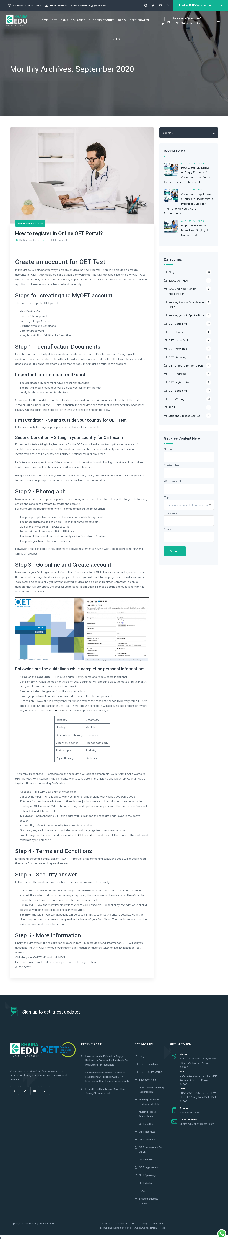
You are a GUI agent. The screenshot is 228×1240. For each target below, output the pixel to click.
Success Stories (102, 20)
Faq (163, 1227)
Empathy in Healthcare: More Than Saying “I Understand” (196, 230)
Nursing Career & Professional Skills (188, 304)
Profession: (171, 513)
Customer (157, 1223)
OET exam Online (188, 340)
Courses (113, 39)
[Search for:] (188, 132)
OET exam (60, 710)
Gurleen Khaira (31, 240)
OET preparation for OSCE (188, 365)
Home (44, 20)
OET (54, 20)
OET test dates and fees (93, 835)
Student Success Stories (188, 415)
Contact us (121, 1223)
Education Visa (188, 280)
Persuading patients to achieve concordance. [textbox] (191, 505)
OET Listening (188, 357)
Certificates (139, 20)
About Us (105, 1223)
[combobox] (189, 505)
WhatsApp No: (173, 481)
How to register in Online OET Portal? (59, 233)
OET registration (61, 240)
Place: (168, 529)
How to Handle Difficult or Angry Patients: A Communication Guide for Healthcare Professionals (107, 1060)
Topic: (189, 501)
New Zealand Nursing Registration (188, 291)
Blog (122, 20)
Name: (168, 449)
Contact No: (172, 465)
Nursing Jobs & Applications (188, 315)
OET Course (188, 332)
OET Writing (189, 399)
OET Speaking (189, 390)
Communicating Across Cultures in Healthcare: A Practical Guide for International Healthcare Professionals (189, 203)
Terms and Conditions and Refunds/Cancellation (128, 1227)
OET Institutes (188, 348)
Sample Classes (73, 20)
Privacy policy (139, 1223)
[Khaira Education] (16, 20)
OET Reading (188, 374)
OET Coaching (189, 323)
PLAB (188, 407)
